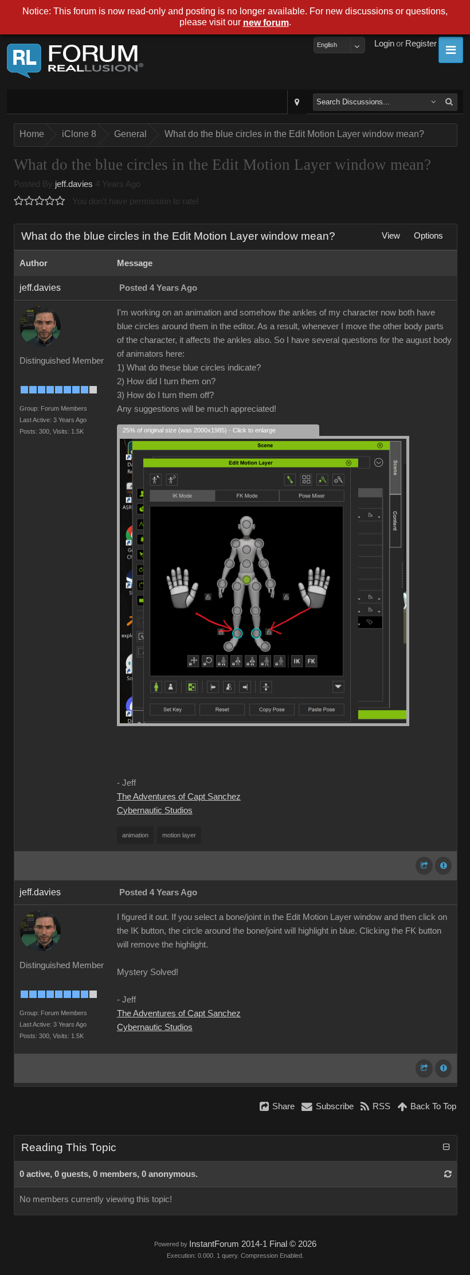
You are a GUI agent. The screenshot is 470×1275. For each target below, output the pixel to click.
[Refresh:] (448, 1174)
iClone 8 (79, 134)
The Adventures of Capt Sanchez (179, 796)
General (130, 134)
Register (421, 43)
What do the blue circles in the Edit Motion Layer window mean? (294, 134)
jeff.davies (74, 184)
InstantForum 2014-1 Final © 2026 (252, 1244)
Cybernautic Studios (155, 810)
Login (384, 43)
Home (31, 134)
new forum (266, 23)
